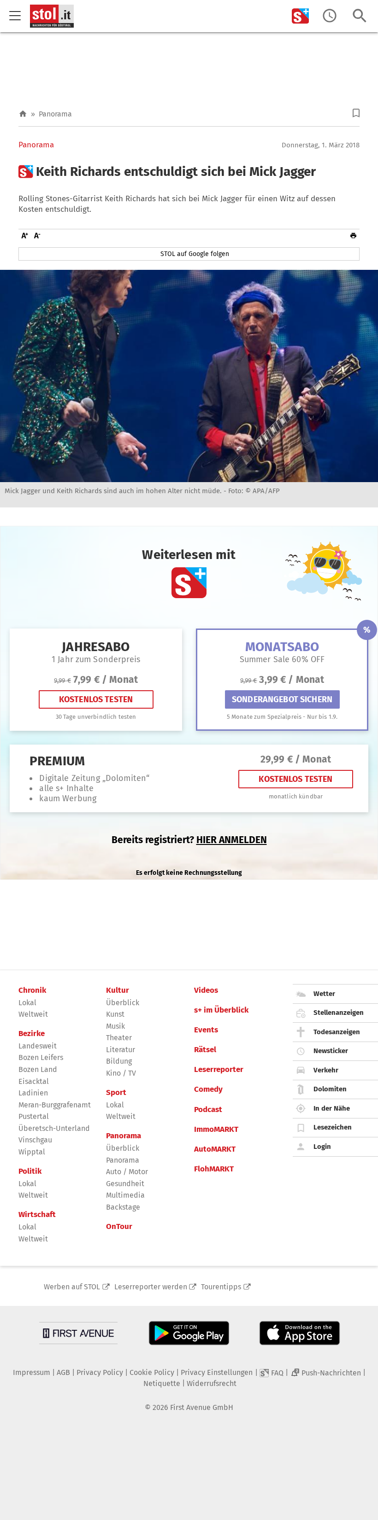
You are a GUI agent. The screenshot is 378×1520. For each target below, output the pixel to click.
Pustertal (33, 1116)
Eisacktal (33, 1081)
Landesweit (37, 1046)
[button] (356, 113)
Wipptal (31, 1151)
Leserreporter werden (150, 1286)
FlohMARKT (214, 1169)
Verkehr (325, 1070)
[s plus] (300, 15)
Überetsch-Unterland (54, 1128)
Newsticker (330, 1051)
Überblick (122, 1002)
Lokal (27, 1002)
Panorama (55, 114)
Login (322, 1146)
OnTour (119, 1226)
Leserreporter (218, 1069)
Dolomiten (330, 1089)
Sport (116, 1092)
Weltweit (33, 1014)
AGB (63, 1372)
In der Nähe (331, 1108)
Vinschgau (35, 1140)
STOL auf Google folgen (194, 254)
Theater (119, 1037)
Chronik (32, 990)
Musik (115, 1026)
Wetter (324, 994)
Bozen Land (37, 1069)
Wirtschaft (37, 1214)
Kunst (115, 1014)
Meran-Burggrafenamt (54, 1105)
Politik (29, 1171)
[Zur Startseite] (22, 114)
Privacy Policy (100, 1372)
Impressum (31, 1372)
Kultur (117, 990)
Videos (206, 990)
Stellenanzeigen (338, 1012)
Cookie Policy (152, 1372)
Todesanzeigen (336, 1032)
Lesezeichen (332, 1127)
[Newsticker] (329, 15)
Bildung (119, 1061)
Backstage (123, 1207)
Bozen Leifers (40, 1057)
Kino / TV (121, 1073)
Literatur (120, 1049)
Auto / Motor (127, 1171)
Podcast (208, 1109)
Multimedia (125, 1195)
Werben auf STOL (72, 1286)
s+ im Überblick (221, 1010)
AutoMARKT (215, 1149)
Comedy (208, 1089)
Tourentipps (221, 1286)
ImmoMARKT (216, 1129)
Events (206, 1030)
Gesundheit (125, 1183)
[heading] (189, 172)
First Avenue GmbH (201, 1407)
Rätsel (205, 1049)
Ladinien (33, 1093)
